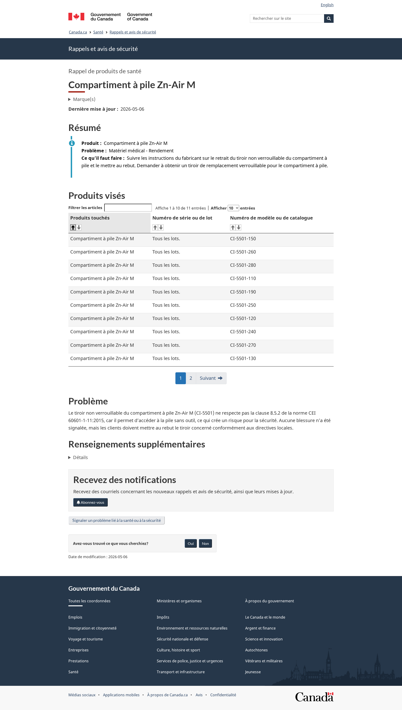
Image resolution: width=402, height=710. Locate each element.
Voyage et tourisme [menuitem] (85, 639)
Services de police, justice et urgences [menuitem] (190, 660)
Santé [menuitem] (73, 671)
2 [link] (193, 379)
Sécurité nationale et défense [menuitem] (182, 639)
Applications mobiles (121, 694)
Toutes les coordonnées (89, 600)
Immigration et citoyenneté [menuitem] (92, 628)
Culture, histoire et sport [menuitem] (178, 650)
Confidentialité (223, 694)
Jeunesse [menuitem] (253, 671)
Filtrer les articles (85, 207)
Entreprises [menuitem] (78, 650)
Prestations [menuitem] (78, 660)
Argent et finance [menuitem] (260, 628)
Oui (191, 543)
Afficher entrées (233, 208)
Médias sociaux (81, 694)
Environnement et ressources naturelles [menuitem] (192, 628)
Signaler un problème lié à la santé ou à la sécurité (116, 520)
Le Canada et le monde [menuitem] (265, 617)
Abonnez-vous (92, 502)
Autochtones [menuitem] (256, 650)
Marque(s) (84, 99)
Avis (199, 694)
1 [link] (182, 379)
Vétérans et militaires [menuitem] (264, 660)
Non (205, 543)
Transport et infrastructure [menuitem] (181, 671)
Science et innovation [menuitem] (264, 639)
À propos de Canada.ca (167, 694)
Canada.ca (78, 32)
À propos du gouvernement (269, 600)
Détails (80, 457)
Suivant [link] (208, 378)
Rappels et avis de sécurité (133, 32)
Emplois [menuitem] (75, 617)
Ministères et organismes (179, 600)
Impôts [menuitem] (163, 617)
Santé (98, 32)
